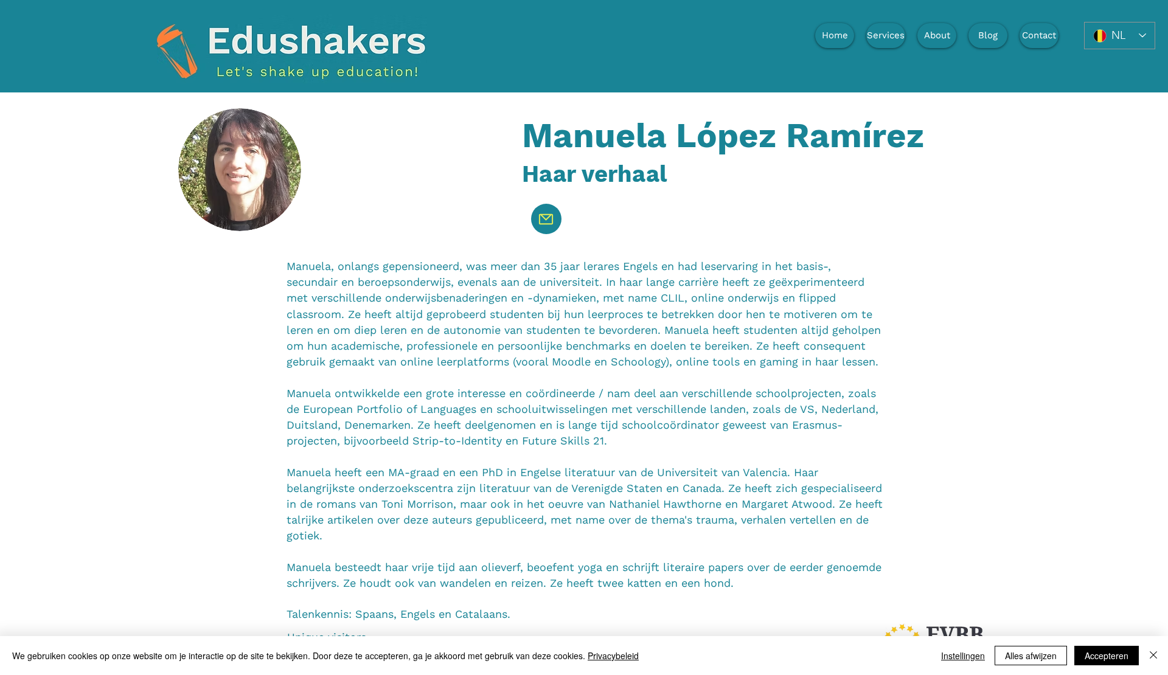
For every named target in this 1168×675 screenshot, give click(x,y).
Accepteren (1106, 655)
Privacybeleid (613, 655)
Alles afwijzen (1031, 655)
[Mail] (546, 219)
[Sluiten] (1153, 655)
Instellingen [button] (963, 655)
